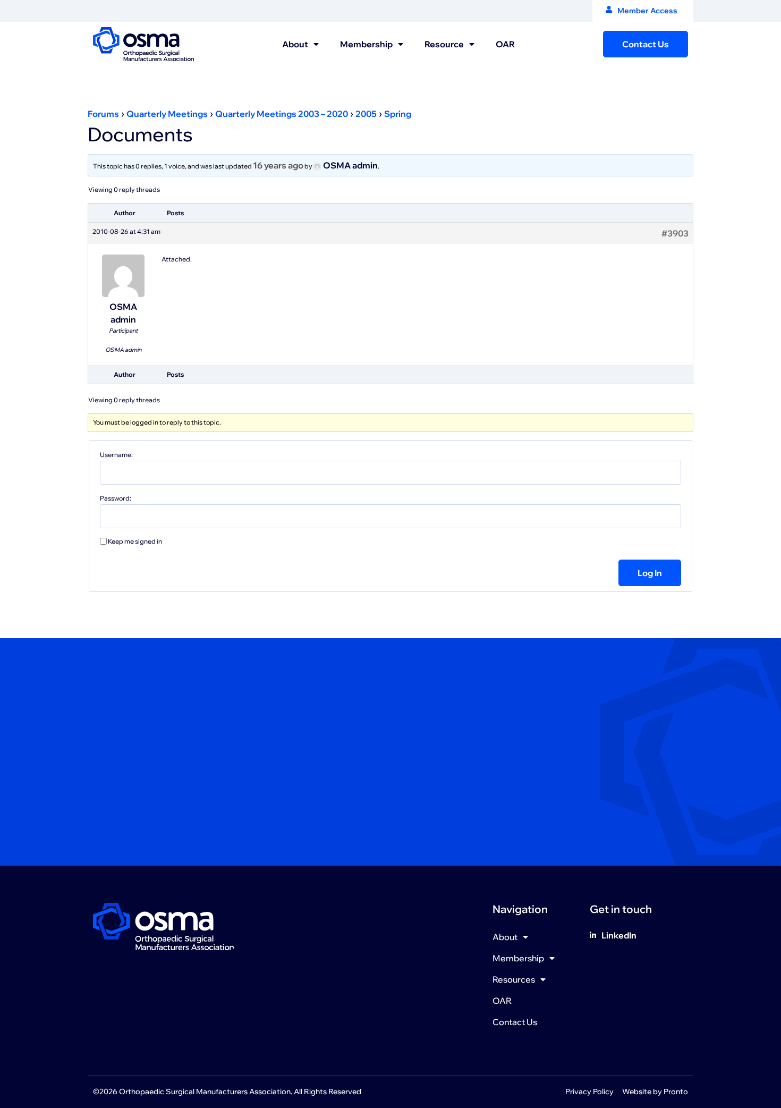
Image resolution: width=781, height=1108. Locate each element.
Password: (115, 498)
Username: (116, 455)
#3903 (675, 233)
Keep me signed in (135, 541)
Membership (366, 44)
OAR (505, 44)
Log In (650, 573)
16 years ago (278, 165)
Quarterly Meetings (167, 113)
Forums (103, 113)
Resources (514, 979)
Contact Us (515, 1022)
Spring (397, 113)
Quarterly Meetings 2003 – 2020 (281, 113)
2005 (366, 113)
